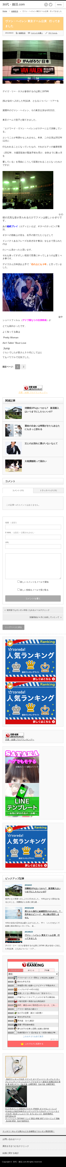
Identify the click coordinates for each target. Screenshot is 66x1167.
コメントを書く (37, 33)
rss (46, 4)
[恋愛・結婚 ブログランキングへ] (33, 389)
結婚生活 (14, 11)
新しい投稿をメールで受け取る (34, 590)
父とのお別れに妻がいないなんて (41, 443)
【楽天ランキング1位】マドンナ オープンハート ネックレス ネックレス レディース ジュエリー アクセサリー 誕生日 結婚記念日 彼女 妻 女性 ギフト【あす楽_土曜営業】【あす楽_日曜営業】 (32, 1081)
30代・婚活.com (14, 4)
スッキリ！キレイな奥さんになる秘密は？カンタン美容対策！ (29, 1131)
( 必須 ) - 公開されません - (20, 533)
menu (59, 5)
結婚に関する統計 (11, 1153)
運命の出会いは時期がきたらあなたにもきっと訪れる (42, 428)
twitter (50, 4)
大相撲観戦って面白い (36, 461)
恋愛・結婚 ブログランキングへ (33, 392)
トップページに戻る (13, 627)
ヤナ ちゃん (52, 33)
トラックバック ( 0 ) (48, 490)
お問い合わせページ (12, 1139)
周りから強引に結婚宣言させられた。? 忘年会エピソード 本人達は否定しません (43, 914)
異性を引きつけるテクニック (16, 1146)
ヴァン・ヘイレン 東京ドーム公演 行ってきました (42, 937)
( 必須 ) (11, 523)
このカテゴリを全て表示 (33, 1036)
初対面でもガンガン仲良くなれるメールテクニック (28, 610)
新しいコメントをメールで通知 (34, 582)
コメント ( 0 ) (18, 490)
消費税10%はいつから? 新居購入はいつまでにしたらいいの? (42, 410)
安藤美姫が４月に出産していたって (44, 617)
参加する (54, 1039)
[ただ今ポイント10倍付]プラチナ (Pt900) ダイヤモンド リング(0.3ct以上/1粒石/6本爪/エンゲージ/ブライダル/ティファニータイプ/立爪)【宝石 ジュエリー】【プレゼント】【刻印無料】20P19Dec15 (32, 1112)
